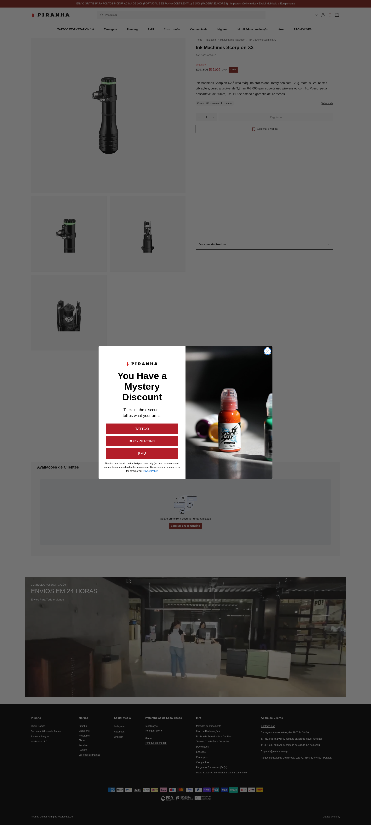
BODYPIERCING (142, 441)
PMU (142, 453)
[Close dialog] (267, 351)
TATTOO (142, 429)
